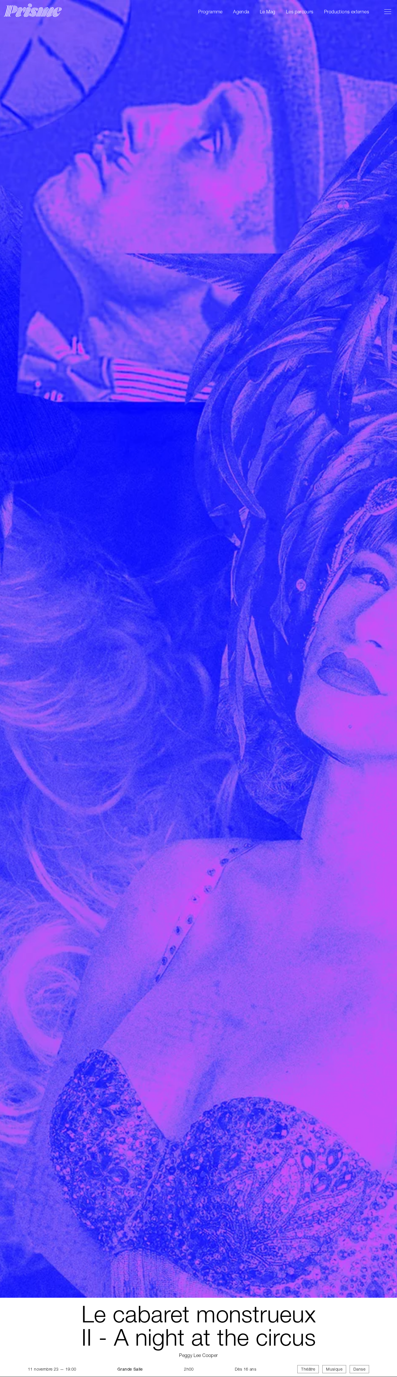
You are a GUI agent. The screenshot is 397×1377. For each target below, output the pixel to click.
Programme (210, 12)
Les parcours (300, 12)
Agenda (241, 12)
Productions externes (346, 12)
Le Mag (267, 12)
